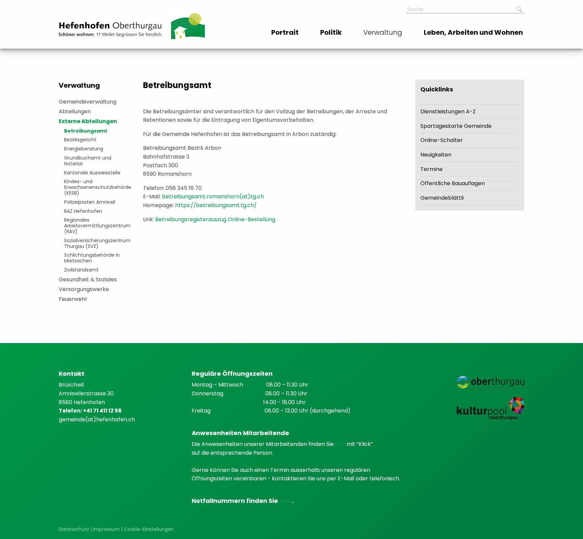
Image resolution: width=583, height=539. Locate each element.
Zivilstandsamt (81, 269)
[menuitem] (285, 32)
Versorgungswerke (84, 289)
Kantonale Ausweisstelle (92, 172)
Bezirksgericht (80, 139)
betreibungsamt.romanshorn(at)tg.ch (213, 196)
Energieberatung (83, 148)
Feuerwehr (73, 299)
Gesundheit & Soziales (88, 279)
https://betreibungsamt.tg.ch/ (216, 205)
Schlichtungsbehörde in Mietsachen (92, 258)
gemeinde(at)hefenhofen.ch (97, 419)
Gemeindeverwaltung (87, 102)
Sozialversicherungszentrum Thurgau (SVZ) (96, 243)
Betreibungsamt (85, 130)
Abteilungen (75, 111)
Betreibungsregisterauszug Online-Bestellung (215, 219)
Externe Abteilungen (88, 121)
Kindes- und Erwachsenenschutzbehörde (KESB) (96, 187)
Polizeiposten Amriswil (89, 202)
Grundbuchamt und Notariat (87, 160)
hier (340, 444)
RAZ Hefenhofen (83, 211)
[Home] (110, 29)
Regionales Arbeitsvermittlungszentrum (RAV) (96, 226)
